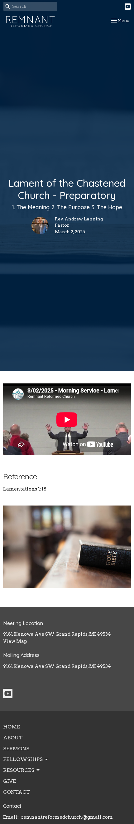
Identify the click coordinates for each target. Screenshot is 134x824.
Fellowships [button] (23, 759)
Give (9, 781)
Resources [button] (18, 770)
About (12, 738)
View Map (15, 641)
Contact (16, 792)
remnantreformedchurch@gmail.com (67, 817)
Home (11, 727)
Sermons (16, 749)
